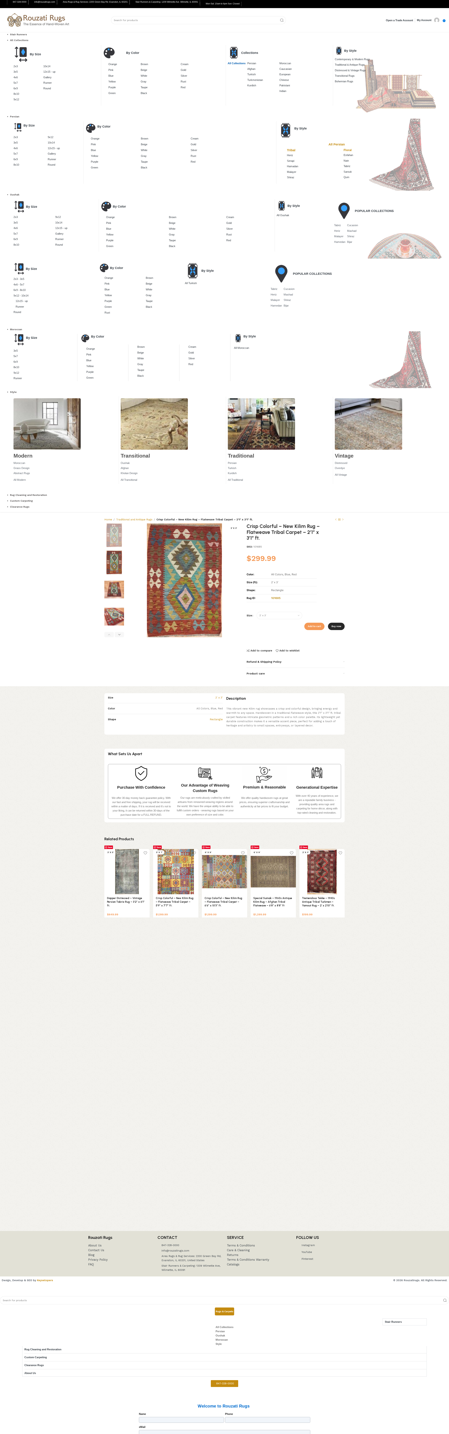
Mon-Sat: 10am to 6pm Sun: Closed (223, 3)
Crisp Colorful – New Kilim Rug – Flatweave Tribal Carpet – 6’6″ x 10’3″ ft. (223, 902)
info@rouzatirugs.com (44, 2)
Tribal (291, 150)
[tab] (224, 1311)
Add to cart (314, 626)
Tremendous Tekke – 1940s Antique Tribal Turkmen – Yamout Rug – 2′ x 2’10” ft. (318, 902)
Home (108, 519)
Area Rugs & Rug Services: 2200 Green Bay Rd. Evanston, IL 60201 (95, 2)
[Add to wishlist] (145, 853)
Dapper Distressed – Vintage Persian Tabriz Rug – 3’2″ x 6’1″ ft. (126, 902)
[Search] (282, 20)
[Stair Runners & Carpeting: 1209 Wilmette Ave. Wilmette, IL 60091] (133, 2)
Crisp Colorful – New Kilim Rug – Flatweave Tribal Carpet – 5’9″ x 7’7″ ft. (174, 902)
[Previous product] (336, 519)
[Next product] (343, 519)
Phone (229, 1413)
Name (142, 1413)
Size (249, 615)
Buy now (336, 626)
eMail (142, 1426)
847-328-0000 (19, 2)
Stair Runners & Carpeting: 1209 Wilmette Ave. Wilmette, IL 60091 (166, 2)
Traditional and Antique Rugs (134, 519)
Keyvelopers (45, 1280)
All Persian (337, 144)
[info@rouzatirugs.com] (31, 2)
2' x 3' (219, 697)
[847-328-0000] (10, 2)
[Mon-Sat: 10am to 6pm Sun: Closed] (203, 4)
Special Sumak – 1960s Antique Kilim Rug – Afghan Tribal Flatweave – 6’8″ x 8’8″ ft (272, 902)
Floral (348, 150)
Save (110, 847)
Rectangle (216, 719)
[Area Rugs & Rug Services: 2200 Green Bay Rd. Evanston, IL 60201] (60, 2)
